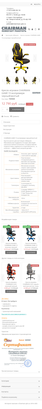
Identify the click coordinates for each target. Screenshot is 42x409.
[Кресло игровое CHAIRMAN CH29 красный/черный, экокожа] (11, 272)
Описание (6, 122)
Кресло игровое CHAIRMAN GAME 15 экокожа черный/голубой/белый (30, 246)
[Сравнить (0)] (31, 4)
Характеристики (9, 126)
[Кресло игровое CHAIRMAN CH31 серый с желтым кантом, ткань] (31, 272)
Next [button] (39, 80)
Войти (37, 4)
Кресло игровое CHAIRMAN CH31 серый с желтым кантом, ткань (31, 284)
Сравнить (15, 116)
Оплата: (4, 318)
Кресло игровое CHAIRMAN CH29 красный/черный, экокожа (11, 285)
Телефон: (13, 9)
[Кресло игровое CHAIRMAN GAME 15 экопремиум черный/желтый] (8, 80)
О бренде (6, 133)
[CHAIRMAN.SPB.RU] (14, 29)
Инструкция (7, 129)
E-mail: (16, 23)
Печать (6, 116)
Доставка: (5, 299)
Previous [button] (3, 80)
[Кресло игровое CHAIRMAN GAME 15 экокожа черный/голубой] (11, 233)
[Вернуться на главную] (2, 35)
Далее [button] (35, 58)
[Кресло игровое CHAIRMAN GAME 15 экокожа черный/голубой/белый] (31, 233)
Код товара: (5, 99)
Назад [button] (7, 58)
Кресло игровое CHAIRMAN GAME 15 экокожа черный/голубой (11, 246)
